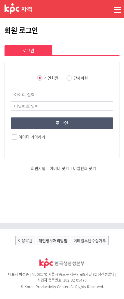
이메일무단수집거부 (89, 240)
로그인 (28, 50)
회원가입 (38, 168)
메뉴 (117, 9)
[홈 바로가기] (18, 8)
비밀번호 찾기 (84, 168)
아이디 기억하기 (32, 137)
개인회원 (51, 78)
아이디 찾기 (59, 168)
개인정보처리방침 (53, 240)
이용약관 (25, 240)
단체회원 (80, 78)
